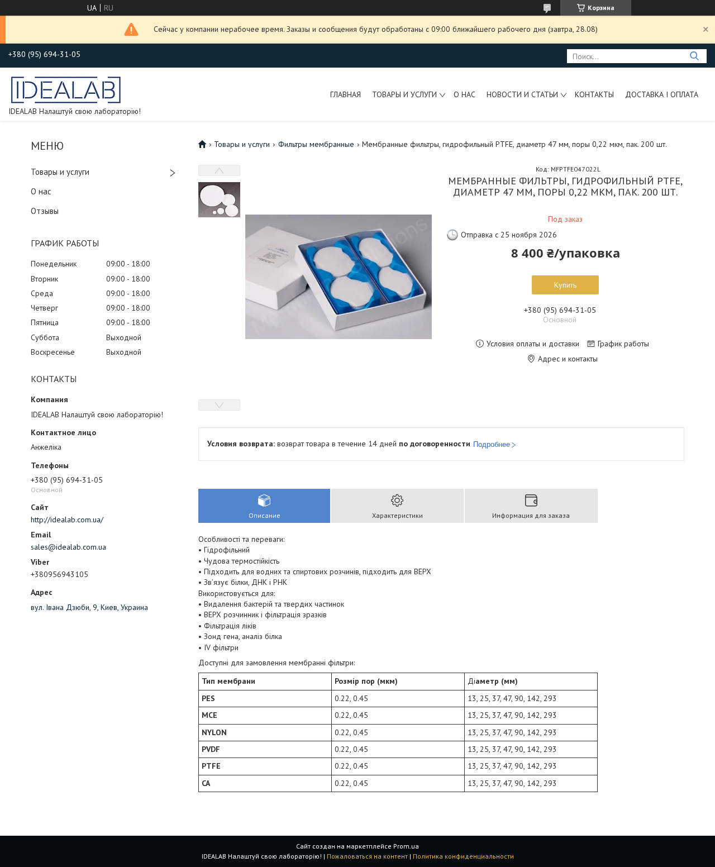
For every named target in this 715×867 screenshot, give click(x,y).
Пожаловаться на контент (367, 856)
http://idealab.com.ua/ (67, 520)
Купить (565, 285)
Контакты (594, 94)
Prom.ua (406, 846)
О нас (464, 94)
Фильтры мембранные (316, 144)
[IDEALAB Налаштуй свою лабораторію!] (66, 89)
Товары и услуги (404, 94)
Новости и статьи (522, 94)
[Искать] (694, 56)
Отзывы (45, 211)
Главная (345, 94)
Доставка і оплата (661, 94)
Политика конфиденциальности (463, 856)
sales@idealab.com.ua (68, 547)
